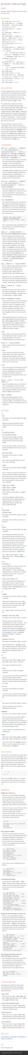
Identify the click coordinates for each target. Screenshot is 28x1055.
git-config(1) (8, 632)
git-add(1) (20, 549)
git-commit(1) (13, 1036)
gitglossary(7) (6, 731)
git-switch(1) (9, 1038)
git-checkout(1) (5, 1036)
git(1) (8, 1047)
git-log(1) (12, 228)
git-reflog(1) (21, 1036)
